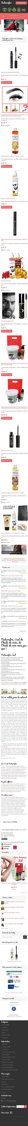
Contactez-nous (5, 1049)
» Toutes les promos (23, 892)
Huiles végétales (5, 1024)
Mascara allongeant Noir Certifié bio (10, 72)
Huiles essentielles (6, 1035)
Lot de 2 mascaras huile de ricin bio (15, 575)
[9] (15, 559)
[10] (16, 559)
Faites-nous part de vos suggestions (14, 1016)
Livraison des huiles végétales (8, 1052)
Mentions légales (5, 1054)
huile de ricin (21, 702)
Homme (4, 1032)
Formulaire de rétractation (7, 1064)
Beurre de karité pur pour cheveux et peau (17, 621)
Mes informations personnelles (8, 1086)
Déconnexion (4, 1092)
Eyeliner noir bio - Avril (7, 450)
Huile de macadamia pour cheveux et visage (12, 492)
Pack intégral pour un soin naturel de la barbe (13, 533)
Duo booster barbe (6, 280)
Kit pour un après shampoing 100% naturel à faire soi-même (14, 883)
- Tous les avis (14, 560)
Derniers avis (6, 567)
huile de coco (4, 704)
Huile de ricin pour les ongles (14, 591)
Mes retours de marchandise (8, 1079)
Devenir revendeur (6, 1059)
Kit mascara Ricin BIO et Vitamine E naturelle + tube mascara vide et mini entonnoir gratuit (14, 115)
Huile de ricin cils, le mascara (14, 961)
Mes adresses (5, 1084)
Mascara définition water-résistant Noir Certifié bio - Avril (14, 240)
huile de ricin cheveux (15, 790)
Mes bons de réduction (7, 1089)
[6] (13, 559)
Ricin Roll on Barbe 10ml (7, 321)
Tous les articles (4, 928)
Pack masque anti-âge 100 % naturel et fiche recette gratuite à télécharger (14, 364)
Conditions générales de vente (8, 1057)
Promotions (5, 852)
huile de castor (8, 787)
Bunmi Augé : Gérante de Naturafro (9, 1070)
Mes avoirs (4, 1081)
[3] (11, 559)
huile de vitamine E (12, 751)
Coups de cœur (5, 1030)
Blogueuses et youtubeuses (7, 1062)
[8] (14, 559)
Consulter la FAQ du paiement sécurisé (14, 992)
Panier (22, 3)
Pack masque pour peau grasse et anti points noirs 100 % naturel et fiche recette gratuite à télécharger (14, 407)
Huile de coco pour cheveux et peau (15, 606)
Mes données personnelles (7, 1067)
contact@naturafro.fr (11, 1100)
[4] (12, 559)
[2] (10, 559)
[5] (26, 573)
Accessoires (4, 1027)
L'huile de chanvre (5, 797)
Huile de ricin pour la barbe (8, 198)
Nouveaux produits (6, 1046)
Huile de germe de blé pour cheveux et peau (12, 156)
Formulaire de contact (14, 1004)
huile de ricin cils (5, 766)
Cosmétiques (5, 1037)
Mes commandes (5, 1076)
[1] (21, 573)
